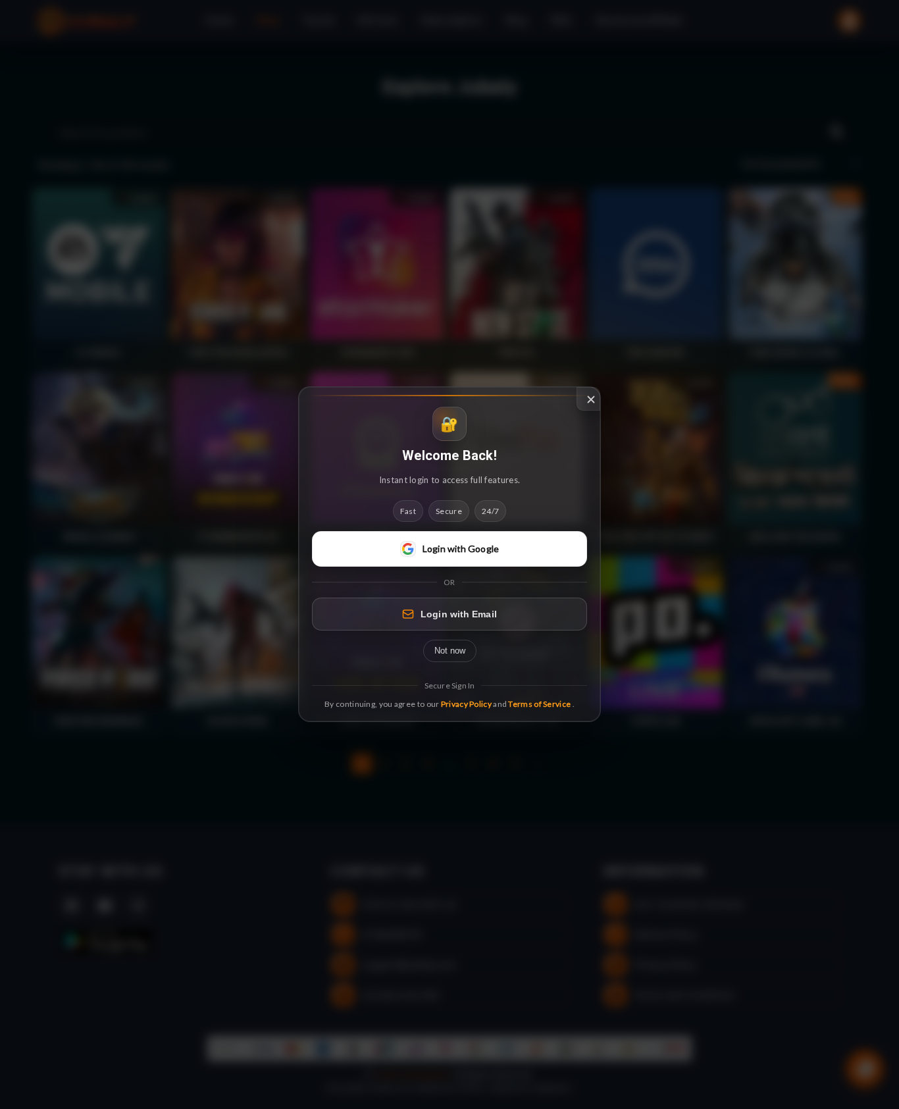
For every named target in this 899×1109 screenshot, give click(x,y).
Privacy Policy (466, 704)
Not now (449, 651)
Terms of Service (539, 704)
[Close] (588, 399)
